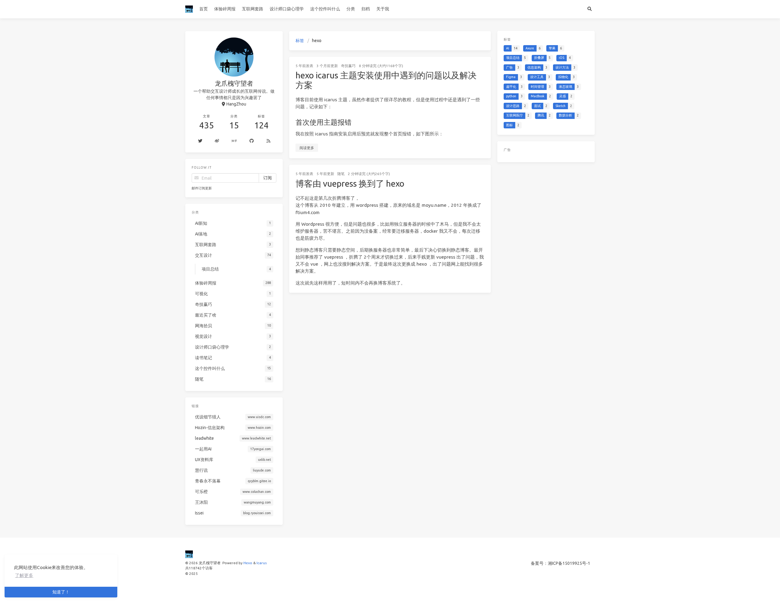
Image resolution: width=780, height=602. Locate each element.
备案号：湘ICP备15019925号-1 (560, 563)
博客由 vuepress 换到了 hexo (350, 183)
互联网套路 (252, 8)
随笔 (341, 174)
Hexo (247, 563)
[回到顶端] (507, 590)
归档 (365, 8)
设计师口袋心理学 (287, 8)
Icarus (262, 563)
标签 (300, 40)
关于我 (382, 8)
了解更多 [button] (24, 575)
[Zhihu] (234, 141)
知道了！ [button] (60, 591)
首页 (203, 8)
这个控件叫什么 (325, 8)
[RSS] (268, 141)
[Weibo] (216, 141)
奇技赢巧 (348, 66)
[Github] (251, 141)
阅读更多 (307, 148)
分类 (350, 8)
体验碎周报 (225, 8)
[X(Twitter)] (200, 141)
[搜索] (589, 9)
